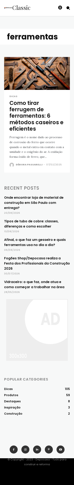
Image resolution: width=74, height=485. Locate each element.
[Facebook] (14, 450)
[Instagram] (25, 450)
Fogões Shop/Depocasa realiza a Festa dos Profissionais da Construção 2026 (37, 263)
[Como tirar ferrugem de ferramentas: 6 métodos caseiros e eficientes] (37, 73)
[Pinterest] (49, 450)
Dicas (13, 96)
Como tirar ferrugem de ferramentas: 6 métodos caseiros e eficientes (36, 115)
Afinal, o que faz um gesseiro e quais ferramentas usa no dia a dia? (35, 242)
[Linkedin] (37, 450)
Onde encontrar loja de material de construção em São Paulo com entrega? (34, 202)
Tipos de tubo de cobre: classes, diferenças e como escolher (31, 224)
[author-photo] (12, 165)
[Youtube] (61, 450)
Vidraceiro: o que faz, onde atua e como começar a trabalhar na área (34, 284)
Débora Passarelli (29, 164)
